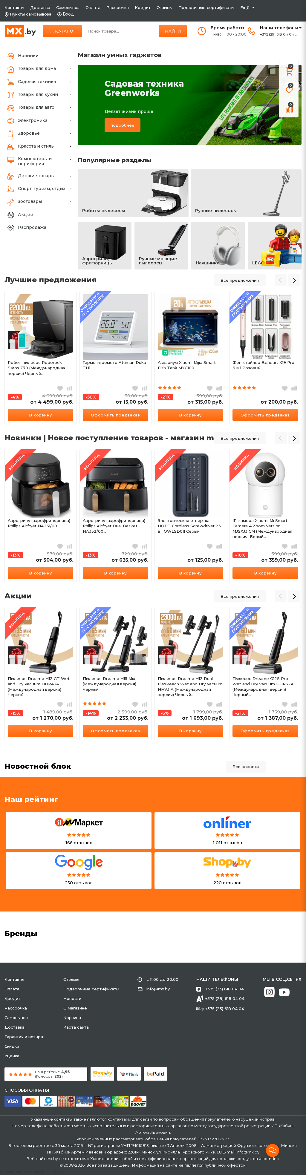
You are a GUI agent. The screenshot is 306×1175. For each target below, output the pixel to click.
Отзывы (164, 7)
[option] (40, 357)
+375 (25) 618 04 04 (224, 1008)
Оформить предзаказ (115, 415)
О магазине (75, 1008)
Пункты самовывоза (30, 14)
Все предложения (240, 280)
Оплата (92, 7)
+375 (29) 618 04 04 (224, 998)
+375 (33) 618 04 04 (224, 988)
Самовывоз (67, 7)
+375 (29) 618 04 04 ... (279, 34)
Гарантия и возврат (24, 1036)
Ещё (245, 7)
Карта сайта (76, 1027)
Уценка (11, 1055)
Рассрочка (117, 7)
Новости (72, 998)
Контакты (14, 7)
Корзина (72, 1017)
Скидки (11, 1046)
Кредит (143, 7)
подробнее (122, 125)
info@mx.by (158, 988)
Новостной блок (37, 766)
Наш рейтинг (31, 799)
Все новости (245, 766)
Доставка (40, 7)
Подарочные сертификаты (206, 7)
